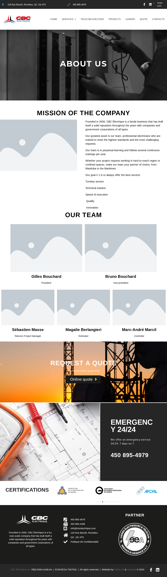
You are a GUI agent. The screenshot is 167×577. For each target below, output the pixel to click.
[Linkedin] (150, 4)
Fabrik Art (119, 569)
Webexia (131, 569)
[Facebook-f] (144, 4)
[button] (54, 491)
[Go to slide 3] (102, 501)
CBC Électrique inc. (20, 569)
